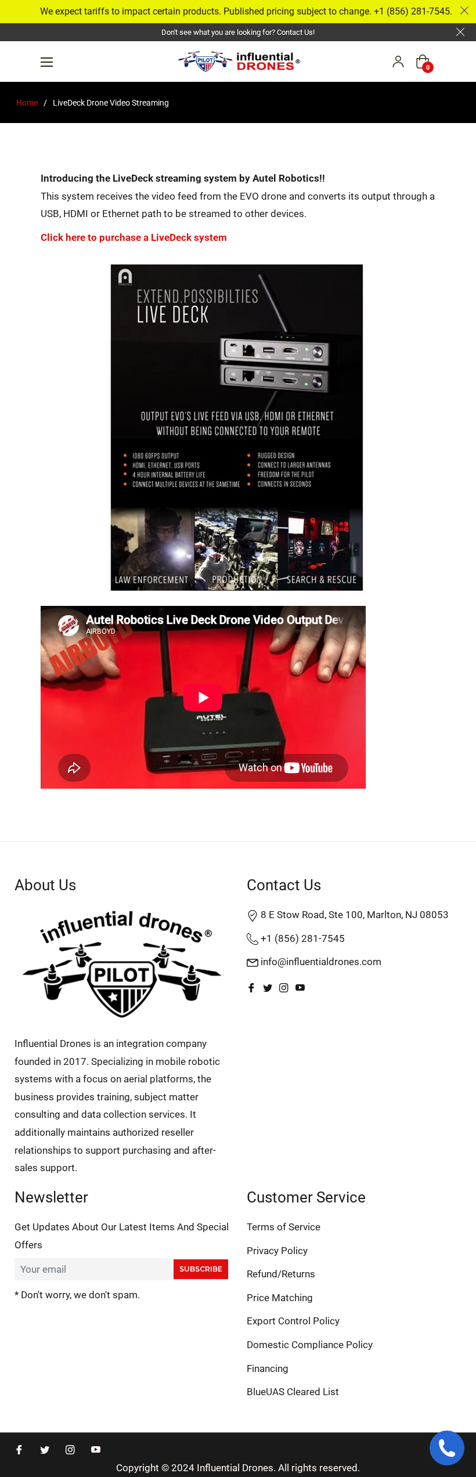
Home (27, 102)
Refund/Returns (281, 1274)
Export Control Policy (293, 1321)
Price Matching (280, 1297)
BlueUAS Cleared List (293, 1391)
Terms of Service (283, 1227)
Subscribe (200, 1269)
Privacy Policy (277, 1250)
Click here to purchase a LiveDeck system (134, 237)
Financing (268, 1368)
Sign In (398, 61)
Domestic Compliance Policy (310, 1344)
